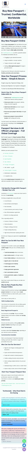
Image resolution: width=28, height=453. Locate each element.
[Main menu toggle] (25, 4)
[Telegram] (24, 445)
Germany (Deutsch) (8, 153)
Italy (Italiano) (7, 161)
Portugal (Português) (9, 164)
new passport (11, 193)
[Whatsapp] (24, 441)
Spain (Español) (7, 159)
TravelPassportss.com (8, 52)
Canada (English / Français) (10, 170)
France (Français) (8, 156)
